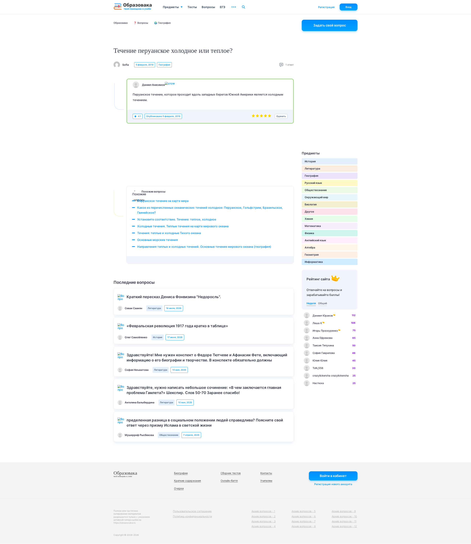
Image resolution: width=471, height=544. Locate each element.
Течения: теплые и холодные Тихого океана (169, 233)
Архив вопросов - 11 (344, 521)
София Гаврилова (324, 352)
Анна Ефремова (322, 337)
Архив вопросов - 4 (264, 526)
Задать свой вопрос (329, 25)
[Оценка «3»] (261, 116)
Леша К (317, 323)
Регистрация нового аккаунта (333, 484)
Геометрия (312, 254)
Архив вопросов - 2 (264, 516)
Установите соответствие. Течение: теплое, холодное (176, 219)
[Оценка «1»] (253, 116)
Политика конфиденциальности (192, 516)
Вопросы (208, 7)
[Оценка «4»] (265, 116)
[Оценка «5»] (269, 116)
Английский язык (315, 240)
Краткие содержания (187, 480)
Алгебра (310, 247)
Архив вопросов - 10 (344, 516)
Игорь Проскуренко (325, 330)
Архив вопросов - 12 (344, 526)
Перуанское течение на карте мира (163, 201)
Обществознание (168, 435)
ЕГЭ (222, 7)
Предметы (171, 7)
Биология (311, 204)
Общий (322, 303)
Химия (309, 218)
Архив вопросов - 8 (304, 526)
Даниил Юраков (323, 315)
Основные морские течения (157, 240)
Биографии (181, 473)
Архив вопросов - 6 (304, 516)
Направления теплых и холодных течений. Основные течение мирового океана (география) (204, 246)
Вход (349, 7)
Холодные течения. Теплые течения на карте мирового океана (183, 226)
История (157, 337)
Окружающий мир (316, 197)
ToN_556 (318, 368)
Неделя (311, 303)
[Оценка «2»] (257, 116)
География (164, 64)
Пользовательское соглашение (192, 511)
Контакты (266, 473)
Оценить (281, 116)
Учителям (266, 480)
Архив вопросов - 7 (304, 521)
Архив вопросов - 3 (264, 521)
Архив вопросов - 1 (263, 511)
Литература (154, 308)
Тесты (192, 7)
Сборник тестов (231, 473)
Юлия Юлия (320, 360)
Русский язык (313, 182)
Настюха (318, 383)
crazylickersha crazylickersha (331, 375)
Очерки (179, 488)
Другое (309, 211)
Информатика (314, 261)
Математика (313, 225)
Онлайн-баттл (229, 480)
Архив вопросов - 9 (344, 511)
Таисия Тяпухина (323, 345)
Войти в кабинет (333, 476)
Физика (309, 233)
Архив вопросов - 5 (304, 511)
